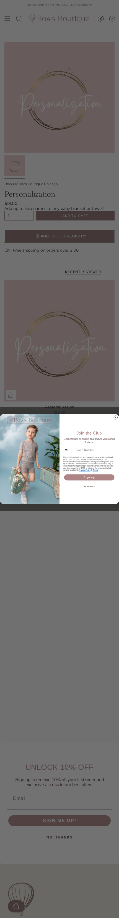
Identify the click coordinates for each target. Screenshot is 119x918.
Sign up (89, 477)
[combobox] (68, 450)
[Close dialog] (115, 417)
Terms (95, 470)
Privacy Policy (84, 470)
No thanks (89, 486)
